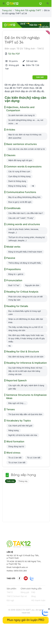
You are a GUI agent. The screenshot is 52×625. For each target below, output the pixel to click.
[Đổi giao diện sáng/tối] (40, 3)
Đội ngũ (10, 600)
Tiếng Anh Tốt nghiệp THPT (28, 10)
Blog (33, 596)
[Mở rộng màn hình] (47, 3)
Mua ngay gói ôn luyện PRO (25, 620)
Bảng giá (25, 592)
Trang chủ (7, 10)
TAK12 (10, 592)
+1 (9, 346)
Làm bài (40, 77)
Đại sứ (24, 596)
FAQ (33, 592)
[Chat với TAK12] (45, 615)
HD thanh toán (38, 600)
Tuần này (10, 481)
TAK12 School (13, 596)
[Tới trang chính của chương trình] (7, 475)
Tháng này (22, 481)
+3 (33, 186)
